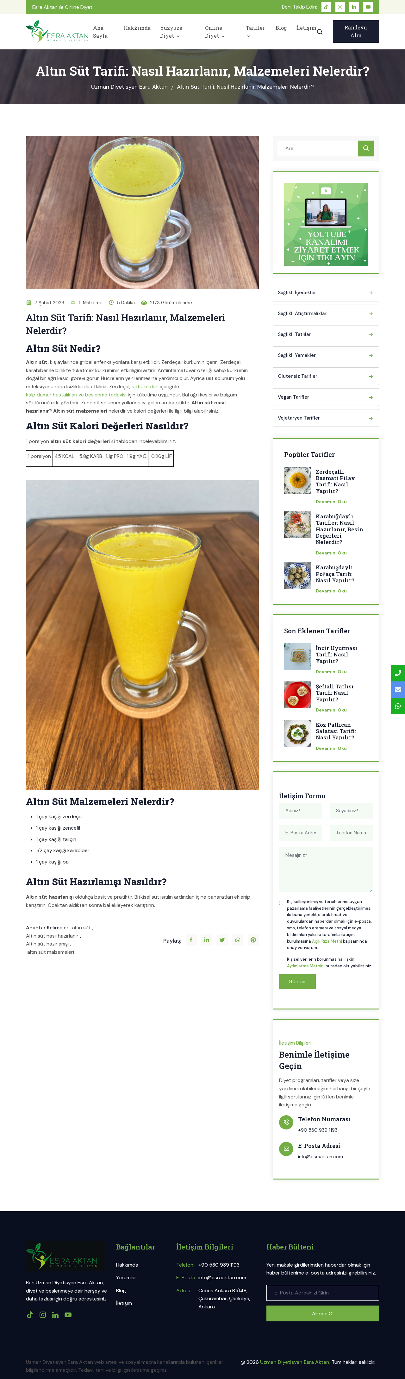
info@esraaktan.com (320, 1157)
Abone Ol (322, 1313)
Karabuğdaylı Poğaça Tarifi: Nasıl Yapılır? (335, 574)
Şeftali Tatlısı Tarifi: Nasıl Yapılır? (335, 693)
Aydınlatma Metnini (306, 966)
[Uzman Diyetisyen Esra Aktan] (57, 32)
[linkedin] (354, 7)
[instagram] (340, 7)
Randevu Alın (356, 31)
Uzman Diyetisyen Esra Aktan (129, 87)
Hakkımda (137, 27)
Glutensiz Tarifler (297, 376)
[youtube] (368, 7)
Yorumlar (126, 1277)
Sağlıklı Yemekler (297, 355)
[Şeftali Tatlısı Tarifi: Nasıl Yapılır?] (297, 696)
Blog (281, 27)
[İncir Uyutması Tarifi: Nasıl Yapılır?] (297, 658)
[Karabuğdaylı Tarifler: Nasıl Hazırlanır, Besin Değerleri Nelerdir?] (297, 526)
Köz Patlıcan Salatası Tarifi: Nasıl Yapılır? (336, 731)
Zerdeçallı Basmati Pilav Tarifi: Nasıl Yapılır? (335, 482)
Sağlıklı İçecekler (297, 292)
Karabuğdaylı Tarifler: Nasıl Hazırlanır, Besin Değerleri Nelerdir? (339, 529)
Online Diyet (213, 31)
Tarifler (255, 27)
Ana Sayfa (100, 31)
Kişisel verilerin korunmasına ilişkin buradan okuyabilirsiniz (329, 963)
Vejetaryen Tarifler (299, 418)
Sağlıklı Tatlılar (294, 334)
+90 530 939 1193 (318, 1130)
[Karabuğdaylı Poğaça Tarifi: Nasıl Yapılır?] (297, 577)
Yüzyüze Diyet (171, 31)
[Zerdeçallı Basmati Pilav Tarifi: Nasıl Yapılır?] (297, 482)
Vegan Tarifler (293, 397)
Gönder (297, 981)
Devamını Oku (331, 501)
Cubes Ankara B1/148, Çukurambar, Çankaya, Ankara (224, 1298)
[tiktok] (326, 7)
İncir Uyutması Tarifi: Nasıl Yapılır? (337, 654)
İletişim (306, 27)
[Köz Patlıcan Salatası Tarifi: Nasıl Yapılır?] (297, 735)
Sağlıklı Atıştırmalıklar (302, 313)
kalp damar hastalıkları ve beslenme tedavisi (76, 394)
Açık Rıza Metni (327, 941)
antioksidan (145, 386)
